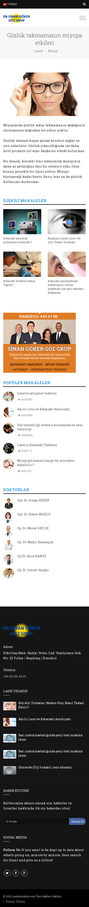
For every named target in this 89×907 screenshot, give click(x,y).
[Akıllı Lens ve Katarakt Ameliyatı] (8, 412)
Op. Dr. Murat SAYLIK (33, 528)
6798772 (26, 451)
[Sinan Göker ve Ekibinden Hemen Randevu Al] (44, 343)
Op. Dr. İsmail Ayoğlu (33, 570)
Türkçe (12, 4)
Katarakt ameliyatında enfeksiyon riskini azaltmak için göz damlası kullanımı (65, 287)
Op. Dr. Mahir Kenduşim (35, 542)
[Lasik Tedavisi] (16, 17)
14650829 (26, 435)
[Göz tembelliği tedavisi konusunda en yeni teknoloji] (8, 428)
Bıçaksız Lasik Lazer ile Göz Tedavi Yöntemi (64, 240)
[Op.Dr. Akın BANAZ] (8, 559)
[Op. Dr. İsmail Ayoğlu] (8, 573)
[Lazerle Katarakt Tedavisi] (8, 448)
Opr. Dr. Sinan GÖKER (33, 500)
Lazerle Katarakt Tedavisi (37, 445)
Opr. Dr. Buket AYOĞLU (34, 514)
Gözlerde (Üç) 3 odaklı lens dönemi (45, 767)
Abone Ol (77, 821)
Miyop (53, 51)
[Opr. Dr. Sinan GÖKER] (8, 504)
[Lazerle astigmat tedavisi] (8, 397)
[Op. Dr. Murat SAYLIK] (8, 531)
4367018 (25, 471)
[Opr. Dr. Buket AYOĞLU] (8, 518)
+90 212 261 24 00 (14, 676)
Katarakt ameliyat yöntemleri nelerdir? (17, 240)
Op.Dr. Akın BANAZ (31, 556)
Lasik (38, 51)
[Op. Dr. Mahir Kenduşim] (8, 545)
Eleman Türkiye (15, 901)
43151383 (26, 399)
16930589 (26, 415)
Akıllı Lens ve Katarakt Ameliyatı (43, 409)
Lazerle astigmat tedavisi (37, 393)
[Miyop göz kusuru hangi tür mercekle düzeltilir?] (8, 464)
